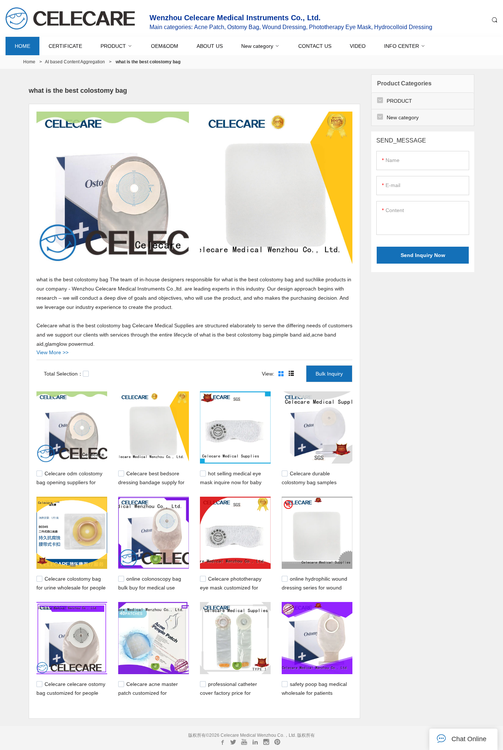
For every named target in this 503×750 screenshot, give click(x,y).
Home (29, 61)
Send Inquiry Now (423, 255)
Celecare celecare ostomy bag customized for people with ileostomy (70, 692)
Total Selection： (63, 374)
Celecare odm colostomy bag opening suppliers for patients (69, 482)
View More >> (52, 352)
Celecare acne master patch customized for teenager (148, 692)
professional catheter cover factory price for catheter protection (228, 692)
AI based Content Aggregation (75, 61)
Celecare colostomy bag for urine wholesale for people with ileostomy (71, 587)
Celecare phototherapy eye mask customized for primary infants (230, 587)
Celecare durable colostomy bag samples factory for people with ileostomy (309, 485)
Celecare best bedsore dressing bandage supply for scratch (151, 482)
